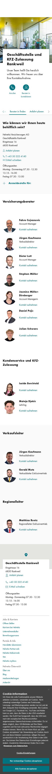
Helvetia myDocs (9, 660)
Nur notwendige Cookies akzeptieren (26, 761)
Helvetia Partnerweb (11, 648)
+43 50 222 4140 (18, 581)
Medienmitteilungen (11, 678)
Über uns (6, 670)
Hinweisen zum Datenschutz (15, 746)
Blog (4, 674)
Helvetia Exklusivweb (11, 652)
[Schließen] (49, 689)
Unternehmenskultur (10, 631)
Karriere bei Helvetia (11, 627)
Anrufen (12, 93)
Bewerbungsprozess (11, 635)
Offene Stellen (8, 623)
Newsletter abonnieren (12, 644)
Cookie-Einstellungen (26, 753)
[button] (26, 183)
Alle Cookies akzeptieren (26, 769)
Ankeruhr (6, 682)
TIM (4, 656)
